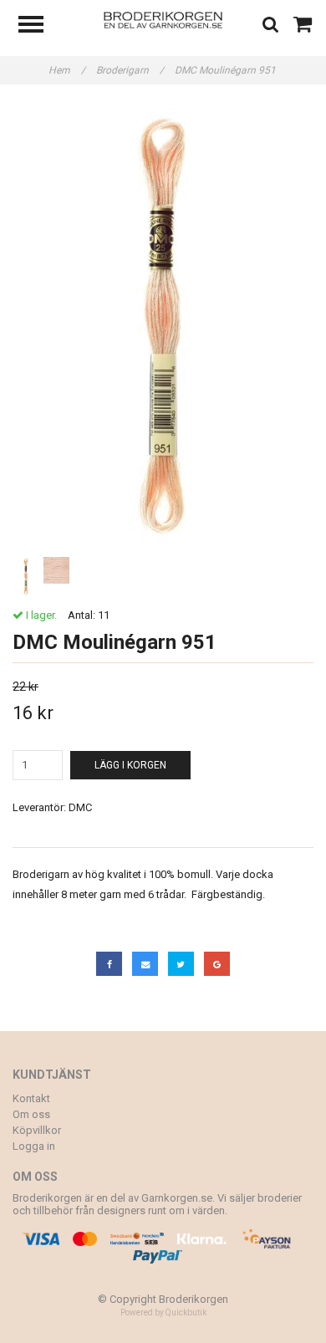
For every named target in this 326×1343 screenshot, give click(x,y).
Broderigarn (130, 70)
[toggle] (39, 26)
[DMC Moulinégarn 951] (163, 327)
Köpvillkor (37, 1130)
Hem (66, 70)
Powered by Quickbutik (163, 1312)
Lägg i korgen (130, 765)
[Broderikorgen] (163, 19)
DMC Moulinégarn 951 (226, 70)
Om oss (31, 1114)
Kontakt (31, 1098)
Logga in (34, 1146)
